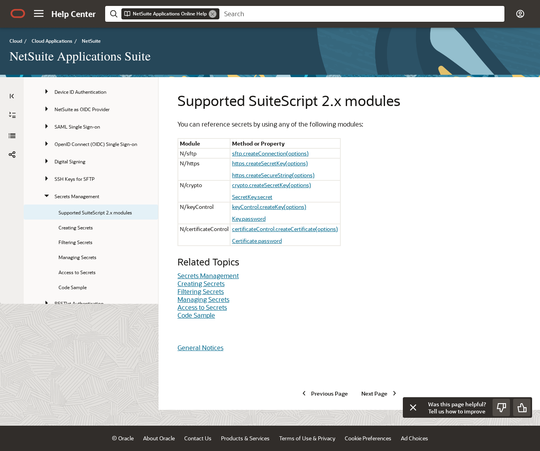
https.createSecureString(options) (273, 175)
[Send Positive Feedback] (522, 407)
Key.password (249, 218)
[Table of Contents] (12, 96)
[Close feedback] (413, 407)
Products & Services (245, 438)
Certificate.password (257, 240)
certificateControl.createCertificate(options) (285, 229)
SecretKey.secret (252, 197)
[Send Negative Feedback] (501, 407)
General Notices (200, 347)
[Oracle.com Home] (17, 13)
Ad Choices (414, 438)
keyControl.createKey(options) (269, 206)
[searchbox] (362, 14)
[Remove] (212, 13)
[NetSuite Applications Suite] (12, 136)
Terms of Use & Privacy (307, 438)
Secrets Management (208, 275)
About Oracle (159, 438)
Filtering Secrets (200, 291)
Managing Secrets (203, 299)
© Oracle (123, 438)
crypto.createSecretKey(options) (271, 185)
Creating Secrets (201, 283)
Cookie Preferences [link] (368, 438)
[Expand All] (12, 115)
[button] (38, 13)
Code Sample (196, 315)
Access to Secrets (202, 307)
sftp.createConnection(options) (270, 153)
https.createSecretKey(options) (270, 163)
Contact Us (197, 438)
